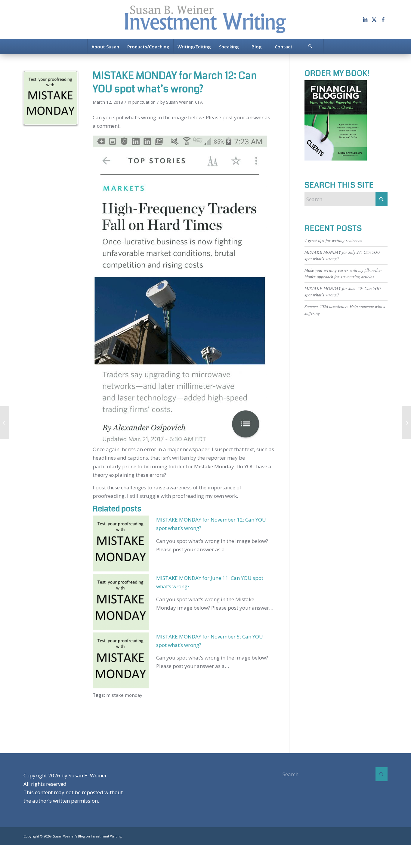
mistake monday (124, 695)
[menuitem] (105, 46)
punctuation (144, 102)
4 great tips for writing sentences (333, 240)
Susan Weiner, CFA (184, 102)
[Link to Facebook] (383, 19)
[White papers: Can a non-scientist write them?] (406, 422)
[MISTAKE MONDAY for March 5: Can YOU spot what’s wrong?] (4, 422)
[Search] (310, 46)
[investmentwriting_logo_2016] (205, 19)
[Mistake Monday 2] (50, 98)
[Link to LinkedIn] (364, 19)
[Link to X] (374, 19)
